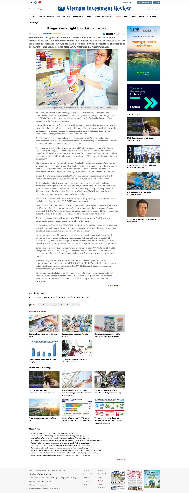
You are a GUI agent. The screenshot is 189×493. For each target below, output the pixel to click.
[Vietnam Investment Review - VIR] (94, 14)
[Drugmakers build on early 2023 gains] (44, 323)
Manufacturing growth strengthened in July (45, 433)
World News (151, 16)
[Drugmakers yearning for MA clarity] (77, 323)
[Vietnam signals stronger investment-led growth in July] (109, 379)
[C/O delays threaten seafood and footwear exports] (143, 181)
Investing (51, 16)
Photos (133, 16)
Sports (125, 16)
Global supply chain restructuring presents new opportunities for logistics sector (58, 450)
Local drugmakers (53, 305)
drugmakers (42, 305)
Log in (156, 2)
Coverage (33, 22)
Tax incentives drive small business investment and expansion (52, 448)
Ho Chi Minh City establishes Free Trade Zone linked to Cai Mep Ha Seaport (56, 453)
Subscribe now (144, 2)
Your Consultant (63, 16)
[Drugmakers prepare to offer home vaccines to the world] (109, 323)
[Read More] (120, 459)
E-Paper (147, 9)
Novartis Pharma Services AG (70, 305)
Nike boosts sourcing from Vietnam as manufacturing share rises (53, 455)
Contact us (42, 485)
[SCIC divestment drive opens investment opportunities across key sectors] (77, 379)
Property (88, 16)
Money (97, 16)
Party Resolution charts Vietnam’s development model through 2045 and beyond (58, 440)
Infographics (107, 16)
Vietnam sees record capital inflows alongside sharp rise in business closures (108, 420)
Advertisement (129, 2)
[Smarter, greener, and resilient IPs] (44, 407)
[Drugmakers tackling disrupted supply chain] (44, 348)
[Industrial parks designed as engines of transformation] (143, 208)
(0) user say (65, 34)
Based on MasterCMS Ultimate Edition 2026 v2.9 (44, 489)
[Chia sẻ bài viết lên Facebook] (104, 34)
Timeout (117, 16)
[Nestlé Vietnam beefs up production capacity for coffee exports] (143, 154)
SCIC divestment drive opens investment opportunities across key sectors (76, 392)
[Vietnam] (77, 407)
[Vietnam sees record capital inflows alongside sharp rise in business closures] (109, 407)
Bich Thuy (113, 285)
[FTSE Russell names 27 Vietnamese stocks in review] (44, 379)
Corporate (41, 16)
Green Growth (77, 16)
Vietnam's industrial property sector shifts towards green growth (53, 443)
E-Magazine (156, 9)
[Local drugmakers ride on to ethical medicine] (77, 348)
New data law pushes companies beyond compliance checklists (52, 438)
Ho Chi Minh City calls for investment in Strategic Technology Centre (54, 445)
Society (141, 16)
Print (123, 34)
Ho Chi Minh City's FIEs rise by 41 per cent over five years (50, 436)
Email (117, 34)
